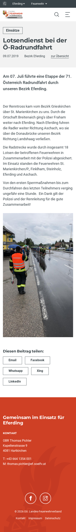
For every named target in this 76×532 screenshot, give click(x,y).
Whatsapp (16, 371)
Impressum (35, 518)
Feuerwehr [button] (38, 3)
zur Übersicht (60, 56)
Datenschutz (52, 518)
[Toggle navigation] (67, 14)
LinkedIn (15, 381)
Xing (40, 371)
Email (12, 360)
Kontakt (21, 518)
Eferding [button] (17, 3)
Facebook (37, 360)
